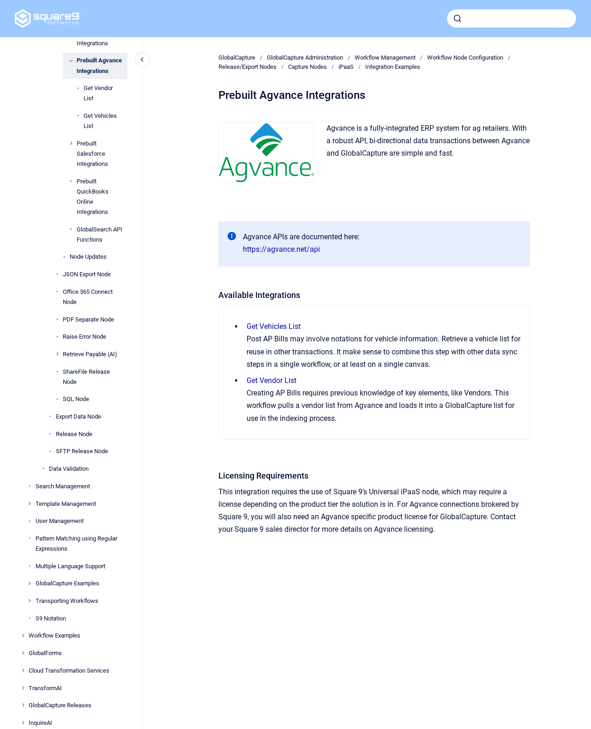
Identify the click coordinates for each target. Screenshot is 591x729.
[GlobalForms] (23, 652)
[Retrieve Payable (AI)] (57, 354)
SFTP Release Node (82, 451)
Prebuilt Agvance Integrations (99, 65)
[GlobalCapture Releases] (23, 705)
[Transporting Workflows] (29, 600)
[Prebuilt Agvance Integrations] (71, 60)
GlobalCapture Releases (60, 705)
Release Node (74, 433)
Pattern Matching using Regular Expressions (76, 543)
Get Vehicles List (100, 120)
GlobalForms (45, 653)
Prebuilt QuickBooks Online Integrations (93, 196)
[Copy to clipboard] (214, 294)
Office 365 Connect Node (88, 296)
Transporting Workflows (67, 600)
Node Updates (88, 256)
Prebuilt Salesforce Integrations (92, 153)
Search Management (63, 485)
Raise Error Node (84, 336)
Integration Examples (392, 66)
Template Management (66, 503)
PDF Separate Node (88, 319)
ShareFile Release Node (86, 376)
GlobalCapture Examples (67, 583)
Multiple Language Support (70, 565)
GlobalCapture (236, 57)
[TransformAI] (23, 688)
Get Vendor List (98, 93)
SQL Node (76, 398)
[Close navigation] (142, 59)
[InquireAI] (23, 722)
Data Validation (69, 468)
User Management (60, 520)
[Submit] (457, 18)
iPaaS (346, 66)
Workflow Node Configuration (465, 57)
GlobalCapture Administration (305, 57)
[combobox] (511, 18)
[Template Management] (29, 503)
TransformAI (45, 687)
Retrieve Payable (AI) (90, 354)
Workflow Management (385, 57)
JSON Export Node (87, 274)
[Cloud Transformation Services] (23, 670)
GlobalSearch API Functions (99, 234)
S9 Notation (51, 617)
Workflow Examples (54, 635)
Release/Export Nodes (247, 66)
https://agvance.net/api (281, 249)
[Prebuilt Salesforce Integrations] (71, 143)
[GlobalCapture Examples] (29, 583)
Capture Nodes (307, 66)
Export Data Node (78, 416)
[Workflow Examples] (23, 635)
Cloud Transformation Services (69, 670)
